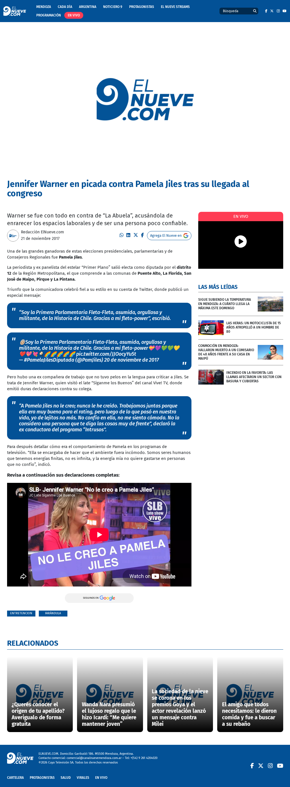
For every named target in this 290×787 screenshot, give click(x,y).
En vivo (74, 15)
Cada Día (65, 7)
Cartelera (15, 778)
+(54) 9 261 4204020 (144, 758)
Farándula (53, 613)
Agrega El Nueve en (166, 235)
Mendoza (43, 7)
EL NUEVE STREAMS (175, 7)
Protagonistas (141, 7)
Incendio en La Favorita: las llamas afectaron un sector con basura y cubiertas (254, 377)
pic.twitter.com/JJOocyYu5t (106, 354)
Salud (66, 778)
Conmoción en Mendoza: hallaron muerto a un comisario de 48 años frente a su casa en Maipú (226, 352)
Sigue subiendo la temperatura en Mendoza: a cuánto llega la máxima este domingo (224, 304)
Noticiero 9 (112, 7)
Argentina (87, 7)
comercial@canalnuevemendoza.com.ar (94, 758)
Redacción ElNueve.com (42, 232)
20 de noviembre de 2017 (131, 360)
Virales (83, 778)
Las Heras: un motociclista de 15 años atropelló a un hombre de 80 (253, 327)
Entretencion (21, 613)
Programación (48, 15)
